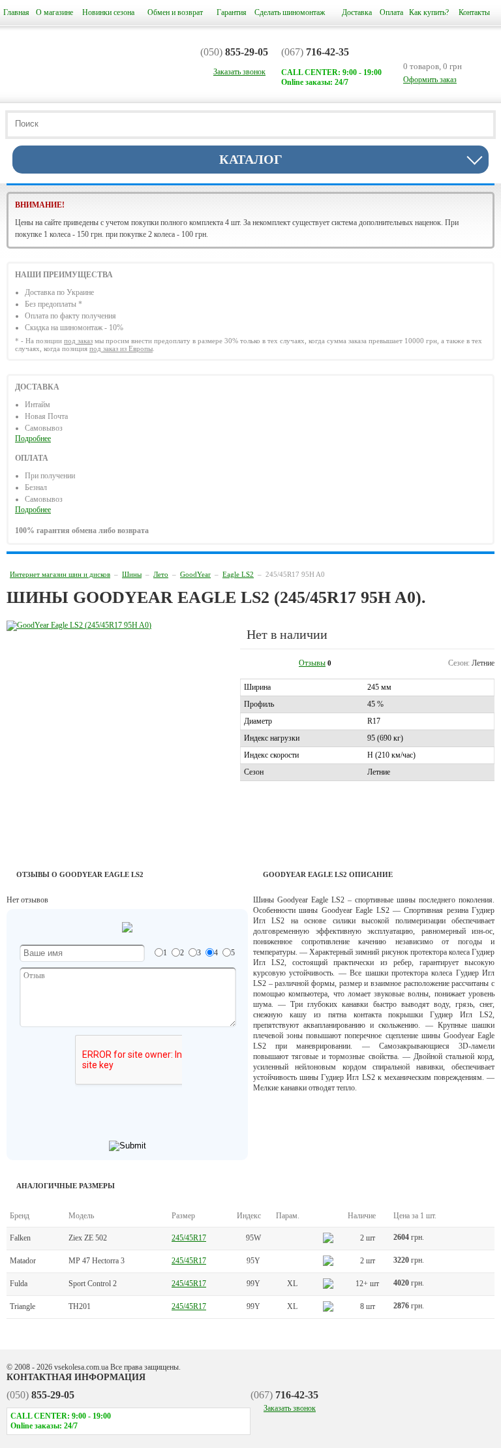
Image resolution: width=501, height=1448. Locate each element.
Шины (132, 574)
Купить (466, 1238)
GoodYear (195, 574)
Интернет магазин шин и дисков (60, 574)
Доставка (357, 12)
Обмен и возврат (175, 12)
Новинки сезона (108, 12)
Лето (160, 574)
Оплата (391, 12)
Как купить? (429, 12)
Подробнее (33, 438)
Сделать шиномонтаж (289, 12)
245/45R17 (189, 1237)
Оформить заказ (430, 79)
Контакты (474, 12)
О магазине (54, 12)
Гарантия (232, 12)
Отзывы (312, 663)
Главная (16, 12)
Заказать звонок (290, 1408)
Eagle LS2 (238, 574)
